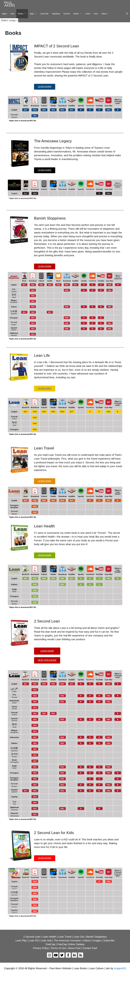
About (104, 14)
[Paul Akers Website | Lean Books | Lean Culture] (10, 4)
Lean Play (21, 940)
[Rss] (80, 955)
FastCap (50, 944)
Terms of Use (58, 948)
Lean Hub (44, 14)
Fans (96, 14)
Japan (4, 14)
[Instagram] (49, 955)
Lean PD (34, 940)
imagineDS (120, 968)
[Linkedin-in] (74, 955)
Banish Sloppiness (96, 936)
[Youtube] (55, 955)
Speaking (56, 14)
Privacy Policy (41, 948)
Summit (66, 14)
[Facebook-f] (68, 955)
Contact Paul (90, 948)
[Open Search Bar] (127, 13)
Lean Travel (64, 936)
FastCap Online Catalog (70, 944)
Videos (76, 14)
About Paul (74, 948)
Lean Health (49, 936)
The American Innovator (67, 940)
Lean (12, 14)
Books (20, 14)
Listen (87, 14)
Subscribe (109, 940)
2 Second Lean (31, 936)
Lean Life (79, 936)
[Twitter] (61, 955)
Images (97, 940)
